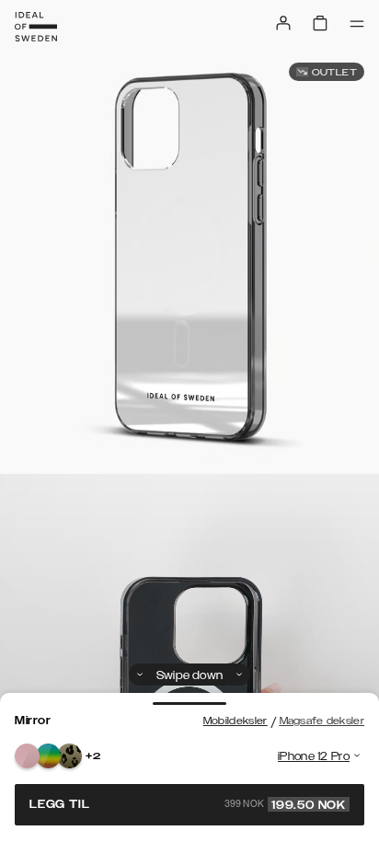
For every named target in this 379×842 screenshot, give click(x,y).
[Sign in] (283, 23)
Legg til (187, 804)
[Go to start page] (36, 26)
